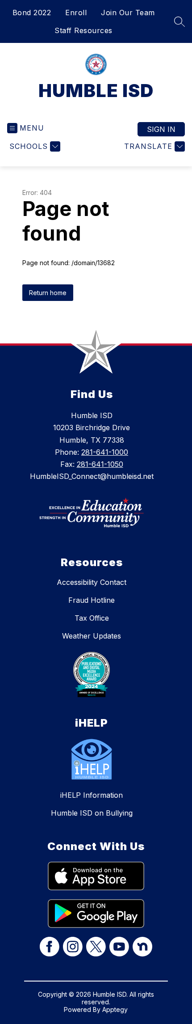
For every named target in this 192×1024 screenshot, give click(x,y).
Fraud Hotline (91, 600)
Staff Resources (83, 30)
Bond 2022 (32, 12)
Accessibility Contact (91, 582)
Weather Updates (91, 635)
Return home (48, 292)
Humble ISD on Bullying (92, 812)
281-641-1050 (100, 464)
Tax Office (92, 618)
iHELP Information (91, 795)
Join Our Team (128, 12)
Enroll (76, 12)
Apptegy (115, 1009)
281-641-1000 (104, 452)
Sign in (161, 129)
